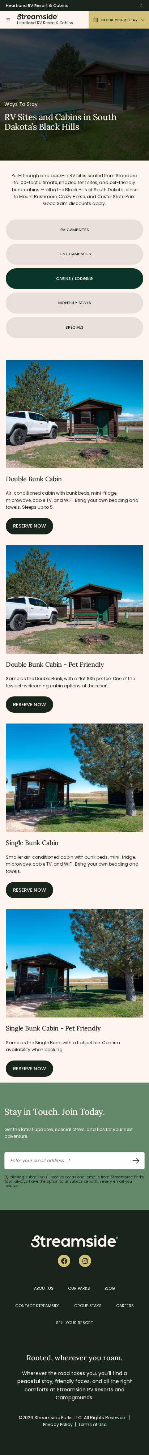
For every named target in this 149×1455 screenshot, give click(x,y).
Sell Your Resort (74, 1323)
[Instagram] (85, 1261)
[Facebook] (64, 1261)
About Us (44, 1288)
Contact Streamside (37, 1306)
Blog (110, 1288)
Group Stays (88, 1306)
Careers (125, 1306)
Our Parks (79, 1288)
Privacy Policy (58, 1424)
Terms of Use (92, 1424)
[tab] (74, 229)
